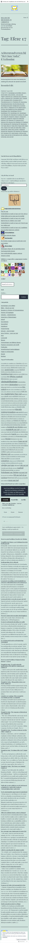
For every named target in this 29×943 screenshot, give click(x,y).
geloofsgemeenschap (8, 400)
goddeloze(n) (21, 109)
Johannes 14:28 (10, 420)
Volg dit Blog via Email (7, 175)
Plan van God (16, 447)
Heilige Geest (14, 407)
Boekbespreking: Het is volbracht (9, 562)
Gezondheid (4, 324)
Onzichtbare (3, 447)
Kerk (2, 335)
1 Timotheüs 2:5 (19, 363)
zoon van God (10, 136)
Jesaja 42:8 (3, 414)
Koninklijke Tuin (4, 427)
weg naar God (23, 472)
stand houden (14, 133)
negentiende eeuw (9, 443)
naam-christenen (14, 441)
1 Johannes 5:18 (17, 96)
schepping (12, 454)
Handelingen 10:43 (5, 111)
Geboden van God (21, 396)
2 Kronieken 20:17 (17, 100)
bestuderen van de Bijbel (19, 374)
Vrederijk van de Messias (6, 468)
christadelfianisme (9, 381)
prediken (22, 447)
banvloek (22, 369)
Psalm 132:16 (21, 126)
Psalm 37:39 (7, 127)
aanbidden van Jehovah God (10, 365)
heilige (10, 407)
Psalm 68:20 (18, 127)
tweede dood (12, 458)
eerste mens (13, 391)
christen (6, 384)
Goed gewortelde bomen (8, 251)
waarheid (20, 468)
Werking (3, 356)
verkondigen (5, 461)
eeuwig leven (18, 391)
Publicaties (4, 347)
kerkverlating (19, 422)
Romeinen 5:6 (18, 131)
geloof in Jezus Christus (11, 398)
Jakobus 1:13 (21, 115)
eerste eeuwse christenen (6, 391)
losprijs (14, 434)
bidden (5, 376)
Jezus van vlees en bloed (7, 418)
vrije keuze (15, 468)
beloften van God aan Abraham (8, 372)
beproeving (24, 102)
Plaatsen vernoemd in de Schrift (10, 345)
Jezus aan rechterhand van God (18, 414)
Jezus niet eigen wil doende (20, 416)
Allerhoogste (14, 367)
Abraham (17, 365)
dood (14, 387)
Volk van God (24, 465)
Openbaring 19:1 (7, 124)
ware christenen (17, 470)
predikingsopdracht (4, 449)
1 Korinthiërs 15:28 (12, 363)
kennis (5, 422)
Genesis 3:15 (9, 402)
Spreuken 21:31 (7, 133)
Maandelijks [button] (14, 500)
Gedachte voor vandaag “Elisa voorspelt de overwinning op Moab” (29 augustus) (12, 696)
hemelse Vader (21, 407)
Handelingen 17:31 (5, 113)
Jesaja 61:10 (21, 118)
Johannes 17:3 (12, 120)
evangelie (6, 396)
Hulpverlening (5, 328)
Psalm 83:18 (12, 449)
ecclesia (12, 389)
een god (23, 389)
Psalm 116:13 (15, 126)
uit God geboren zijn (17, 135)
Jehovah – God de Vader (7, 331)
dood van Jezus (18, 387)
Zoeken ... (3, 293)
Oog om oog (4, 211)
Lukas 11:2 (18, 434)
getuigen (21, 402)
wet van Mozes (9, 475)
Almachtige (20, 367)
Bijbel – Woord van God (7, 308)
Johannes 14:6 (4, 420)
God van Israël (22, 405)
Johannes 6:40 (11, 122)
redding (3, 452)
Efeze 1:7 (6, 107)
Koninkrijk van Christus (15, 427)
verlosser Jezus (20, 461)
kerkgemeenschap (11, 422)
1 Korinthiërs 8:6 (5, 363)
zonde (2, 480)
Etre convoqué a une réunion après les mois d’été (13, 831)
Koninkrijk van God (12, 429)
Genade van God (4, 402)
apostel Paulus (9, 369)
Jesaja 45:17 (4, 118)
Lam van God (10, 432)
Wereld (3, 354)
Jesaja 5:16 (15, 118)
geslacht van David (15, 402)
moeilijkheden (4, 441)
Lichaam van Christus (19, 432)
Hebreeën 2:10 (6, 115)
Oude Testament (9, 447)
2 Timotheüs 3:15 (16, 102)
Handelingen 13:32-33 (16, 111)
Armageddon (16, 369)
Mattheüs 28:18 (13, 436)
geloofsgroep (16, 400)
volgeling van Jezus (7, 465)
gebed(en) (15, 396)
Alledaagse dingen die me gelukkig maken (13, 249)
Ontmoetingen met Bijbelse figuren (11, 342)
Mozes (8, 441)
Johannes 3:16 (4, 122)
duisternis (8, 389)
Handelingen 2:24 (15, 113)
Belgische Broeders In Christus (6, 20)
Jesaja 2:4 (17, 116)
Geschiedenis (4, 322)
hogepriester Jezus (5, 409)
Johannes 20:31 (20, 120)
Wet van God (3, 475)
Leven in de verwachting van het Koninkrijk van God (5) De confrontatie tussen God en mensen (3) (14, 581)
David (8, 387)
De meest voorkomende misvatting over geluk (13, 622)
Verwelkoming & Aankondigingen (10, 349)
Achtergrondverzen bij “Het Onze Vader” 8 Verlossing (13, 56)
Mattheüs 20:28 (6, 436)
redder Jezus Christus (13, 129)
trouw (2, 135)
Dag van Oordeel (22, 384)
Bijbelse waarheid (16, 376)
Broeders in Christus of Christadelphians (12, 310)
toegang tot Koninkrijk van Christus (13, 456)
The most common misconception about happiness (14, 615)
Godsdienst (4, 326)
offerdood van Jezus (15, 445)
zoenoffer (26, 477)
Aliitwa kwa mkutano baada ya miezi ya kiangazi (13, 812)
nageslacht (3, 443)
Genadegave (25, 400)
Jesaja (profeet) (19, 412)
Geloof (3, 319)
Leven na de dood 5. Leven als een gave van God (13, 599)
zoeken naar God (20, 477)
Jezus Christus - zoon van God (15, 94)
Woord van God (12, 477)
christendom (13, 384)
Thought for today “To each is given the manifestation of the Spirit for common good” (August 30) (12, 666)
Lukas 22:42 (22, 434)
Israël (13, 409)
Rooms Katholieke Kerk (18, 451)
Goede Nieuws (4, 407)
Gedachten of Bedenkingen (8, 317)
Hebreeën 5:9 (14, 115)
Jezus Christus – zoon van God (9, 333)
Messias (8, 439)
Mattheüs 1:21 (19, 122)
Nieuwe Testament (19, 443)
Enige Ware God (16, 394)
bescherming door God (18, 104)
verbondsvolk (17, 458)
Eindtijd (7, 394)
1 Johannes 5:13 (8, 96)
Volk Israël (17, 465)
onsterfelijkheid (24, 445)
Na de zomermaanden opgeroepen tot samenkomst (14, 792)
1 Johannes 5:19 (8, 98)
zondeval (6, 480)
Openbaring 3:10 (16, 124)
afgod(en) (9, 367)
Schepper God (5, 454)
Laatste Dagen (3, 431)
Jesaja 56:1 (9, 118)
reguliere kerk (9, 451)
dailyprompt (4, 387)
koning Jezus (9, 424)
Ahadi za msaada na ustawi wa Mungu (10, 904)
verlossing (3, 136)
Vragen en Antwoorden (7, 351)
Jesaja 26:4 (11, 116)
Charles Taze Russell (13, 379)
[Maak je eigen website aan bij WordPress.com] (14, 1)
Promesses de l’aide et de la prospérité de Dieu (13, 885)
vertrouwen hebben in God (12, 463)
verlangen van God (12, 460)
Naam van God (22, 441)
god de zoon (16, 405)
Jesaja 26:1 (5, 116)
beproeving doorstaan (6, 104)
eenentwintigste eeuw (18, 389)
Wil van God (17, 475)
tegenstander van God (18, 454)
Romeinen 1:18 (11, 131)
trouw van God (8, 135)
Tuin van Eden (5, 458)
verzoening (20, 463)
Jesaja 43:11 (22, 116)
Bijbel (8, 376)
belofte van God (18, 371)
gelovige (20, 400)
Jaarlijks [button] (23, 500)
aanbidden (3, 365)
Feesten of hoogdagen (7, 312)
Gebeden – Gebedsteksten (8, 315)
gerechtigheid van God (11, 109)
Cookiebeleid (4, 937)
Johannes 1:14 (15, 418)
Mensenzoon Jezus (21, 436)
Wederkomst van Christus (9, 472)
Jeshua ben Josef (9, 414)
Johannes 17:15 (4, 120)
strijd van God (22, 133)
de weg (11, 387)
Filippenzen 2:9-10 (13, 107)
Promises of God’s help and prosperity (11, 866)
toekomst (23, 456)
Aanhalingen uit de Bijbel (15, 93)
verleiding (25, 135)
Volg (4, 188)
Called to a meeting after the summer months (12, 850)
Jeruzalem (11, 412)
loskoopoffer (7, 434)
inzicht (10, 409)
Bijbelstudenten (5, 379)
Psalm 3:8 (12, 127)
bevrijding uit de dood (6, 105)
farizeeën (11, 396)
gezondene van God (9, 404)
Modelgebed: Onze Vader (16, 439)
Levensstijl (4, 338)
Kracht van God (22, 429)
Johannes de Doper (19, 420)
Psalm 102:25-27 (7, 126)
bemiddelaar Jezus (6, 374)
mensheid (3, 438)
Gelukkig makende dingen (8, 235)
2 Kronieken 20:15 (7, 100)
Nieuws (3, 340)
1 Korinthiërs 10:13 (17, 98)
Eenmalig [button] (5, 500)
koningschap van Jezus (19, 424)
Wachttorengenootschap (7, 470)
